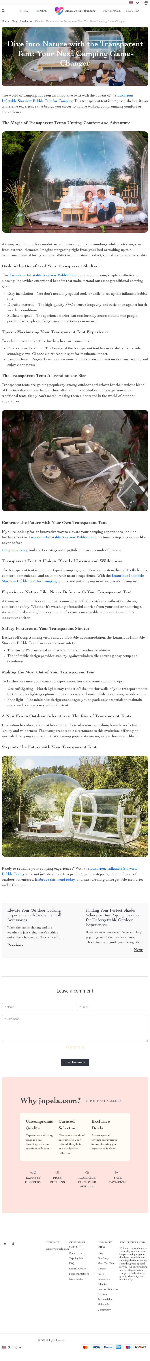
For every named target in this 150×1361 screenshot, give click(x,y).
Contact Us (75, 1253)
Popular (41, 11)
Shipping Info (76, 1258)
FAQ (71, 1263)
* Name (9, 1007)
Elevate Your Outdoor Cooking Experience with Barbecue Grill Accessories (34, 915)
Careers (102, 1269)
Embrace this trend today (55, 880)
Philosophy (104, 1305)
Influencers (104, 1279)
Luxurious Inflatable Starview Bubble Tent (44, 275)
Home (5, 21)
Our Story (103, 1258)
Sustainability (105, 1299)
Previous (15, 945)
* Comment (12, 1019)
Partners (102, 1294)
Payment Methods (79, 1274)
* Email (84, 1007)
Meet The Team (106, 1263)
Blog (14, 21)
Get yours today (14, 550)
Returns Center (77, 1269)
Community (104, 1310)
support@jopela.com (57, 1249)
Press (101, 1274)
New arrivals (112, 11)
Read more (26, 21)
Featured (132, 11)
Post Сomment (75, 1062)
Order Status (76, 1279)
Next (138, 950)
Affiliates (102, 1284)
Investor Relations (108, 1289)
